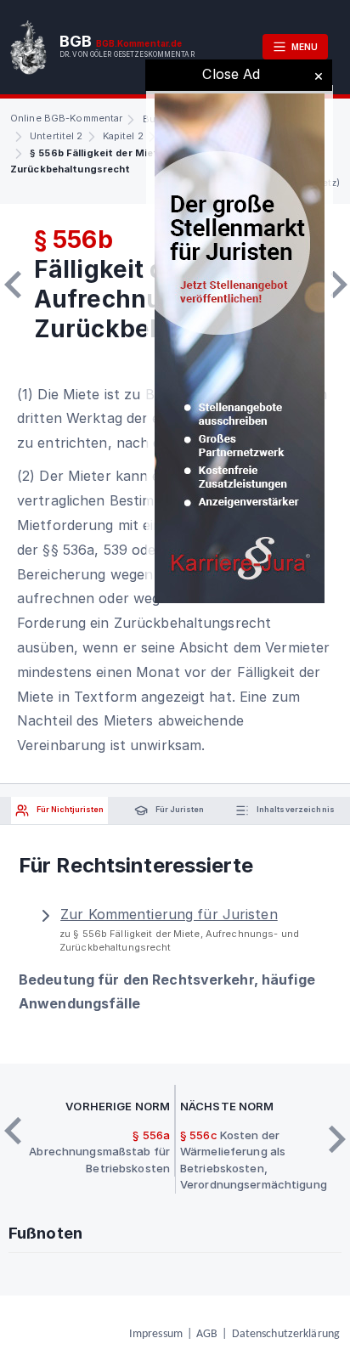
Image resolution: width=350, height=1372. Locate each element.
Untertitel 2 (56, 136)
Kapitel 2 (123, 136)
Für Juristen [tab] (179, 810)
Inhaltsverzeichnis (295, 810)
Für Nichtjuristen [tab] (69, 810)
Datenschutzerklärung (286, 1334)
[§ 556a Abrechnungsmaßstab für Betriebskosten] (12, 284)
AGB (206, 1334)
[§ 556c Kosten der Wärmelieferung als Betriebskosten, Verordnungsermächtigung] (338, 284)
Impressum (156, 1334)
